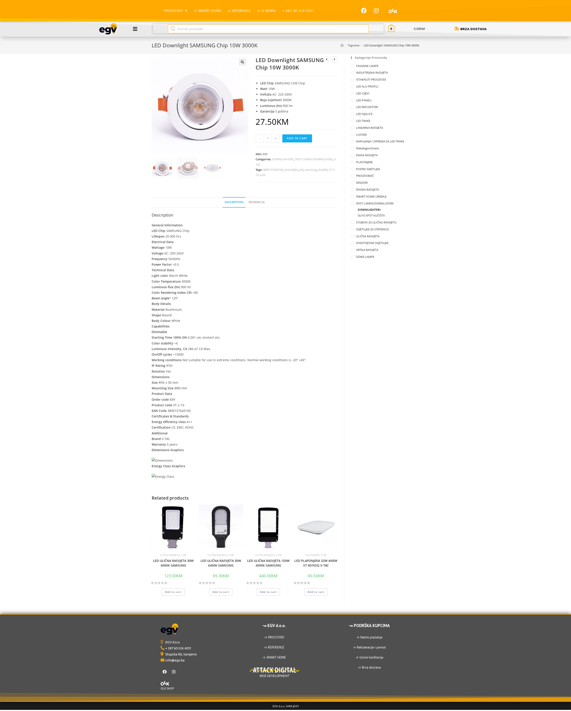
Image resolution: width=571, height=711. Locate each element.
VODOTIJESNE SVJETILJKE (372, 243)
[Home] (342, 45)
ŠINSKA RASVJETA (367, 190)
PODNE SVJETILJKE (368, 169)
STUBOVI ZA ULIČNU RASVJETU (376, 222)
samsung (311, 170)
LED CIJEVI (362, 93)
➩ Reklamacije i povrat (369, 647)
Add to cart (297, 138)
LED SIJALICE (364, 114)
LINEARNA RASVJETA (369, 128)
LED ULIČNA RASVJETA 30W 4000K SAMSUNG (173, 563)
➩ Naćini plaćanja (369, 637)
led (301, 170)
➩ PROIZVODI (274, 637)
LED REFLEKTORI (367, 107)
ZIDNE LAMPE (365, 257)
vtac (263, 175)
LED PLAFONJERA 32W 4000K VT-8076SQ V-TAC (315, 563)
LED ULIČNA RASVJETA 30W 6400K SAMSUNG (221, 563)
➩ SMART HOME (274, 657)
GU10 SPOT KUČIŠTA (371, 215)
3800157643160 (273, 170)
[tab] (234, 202)
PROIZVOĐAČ (365, 176)
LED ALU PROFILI (367, 86)
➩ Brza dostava (369, 667)
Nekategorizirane (367, 148)
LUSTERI (361, 135)
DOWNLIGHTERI (283, 159)
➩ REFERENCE (274, 647)
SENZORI (362, 183)
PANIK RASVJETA (367, 155)
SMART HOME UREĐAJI (371, 196)
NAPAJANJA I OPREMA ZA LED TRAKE (380, 141)
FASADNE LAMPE (367, 66)
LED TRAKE (363, 121)
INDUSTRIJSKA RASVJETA (372, 73)
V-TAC (184, 555)
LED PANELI (364, 100)
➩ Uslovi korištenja (369, 657)
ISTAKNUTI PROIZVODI (371, 79)
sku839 (322, 170)
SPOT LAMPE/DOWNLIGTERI (314, 159)
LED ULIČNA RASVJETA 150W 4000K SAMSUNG (268, 563)
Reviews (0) (257, 202)
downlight (291, 170)
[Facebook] (165, 672)
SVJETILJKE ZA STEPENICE (372, 229)
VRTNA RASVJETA (367, 250)
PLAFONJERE (312, 555)
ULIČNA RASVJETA (169, 555)
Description (234, 202)
